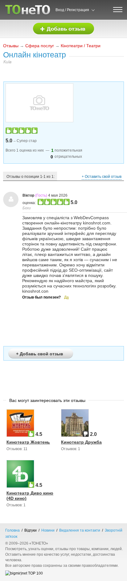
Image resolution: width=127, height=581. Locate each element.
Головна (12, 530)
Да (66, 297)
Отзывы (10, 45)
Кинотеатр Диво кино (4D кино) (29, 496)
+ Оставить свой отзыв (101, 176)
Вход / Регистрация (72, 10)
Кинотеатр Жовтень (28, 442)
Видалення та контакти (79, 530)
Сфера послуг (39, 45)
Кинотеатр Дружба (81, 442)
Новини (48, 530)
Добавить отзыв (63, 29)
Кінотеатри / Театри (80, 45)
